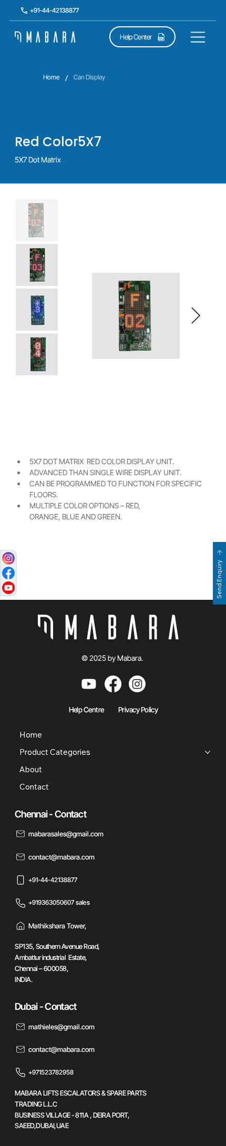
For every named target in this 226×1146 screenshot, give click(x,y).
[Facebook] (113, 684)
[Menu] (198, 37)
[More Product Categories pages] (207, 752)
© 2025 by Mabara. (113, 657)
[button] (219, 573)
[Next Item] (196, 316)
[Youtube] (88, 684)
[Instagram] (137, 684)
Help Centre (86, 709)
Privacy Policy (138, 709)
